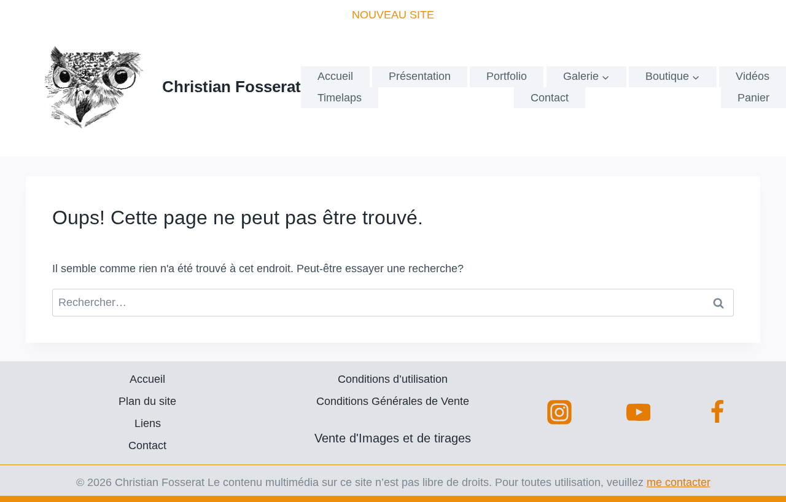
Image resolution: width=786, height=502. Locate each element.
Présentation (420, 76)
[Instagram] (559, 412)
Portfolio (506, 76)
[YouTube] (638, 412)
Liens (147, 423)
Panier (753, 98)
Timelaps (339, 98)
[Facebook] (717, 412)
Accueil (335, 76)
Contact (550, 98)
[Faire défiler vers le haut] (753, 471)
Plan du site (147, 401)
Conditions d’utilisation (393, 379)
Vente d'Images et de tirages (392, 438)
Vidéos (752, 76)
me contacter (678, 482)
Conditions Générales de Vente (392, 401)
